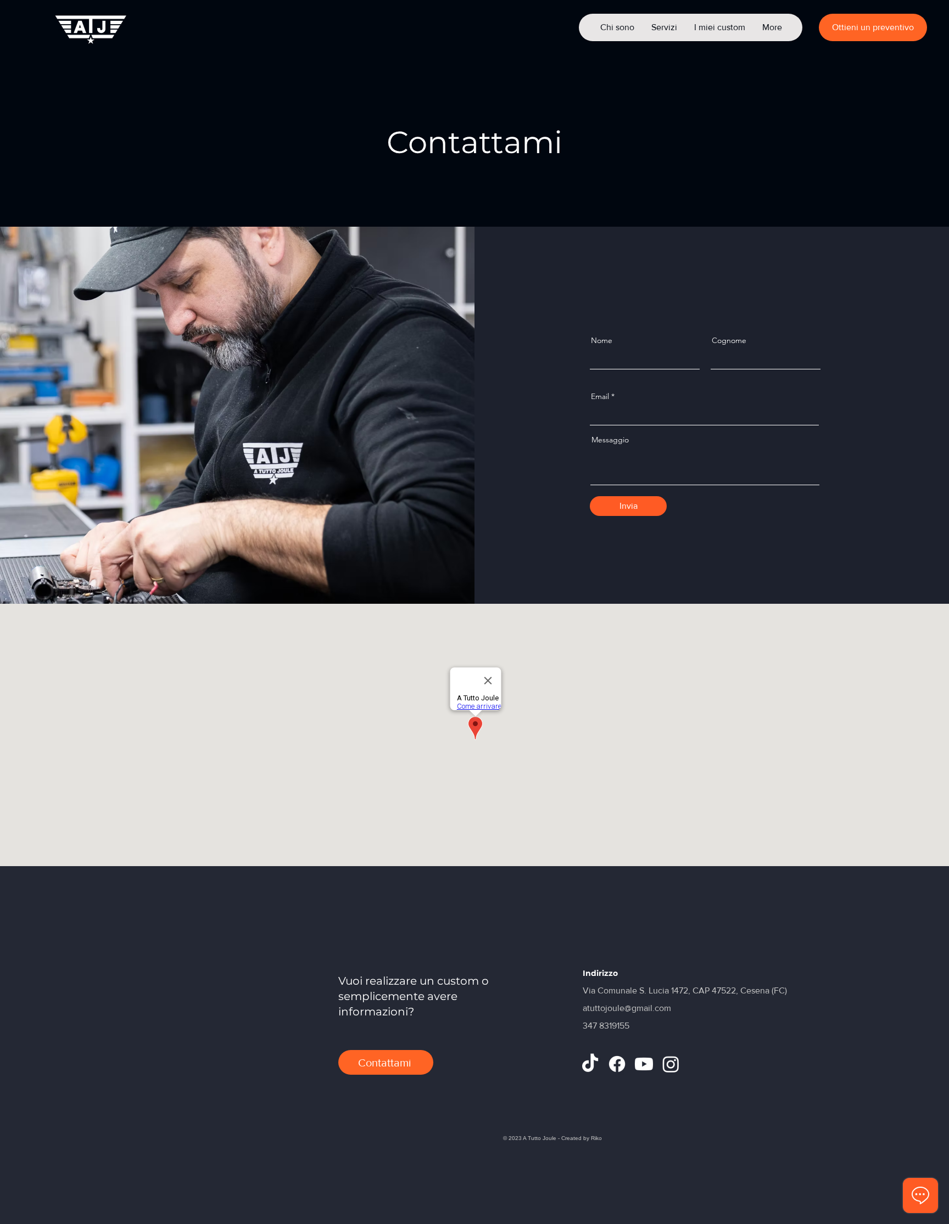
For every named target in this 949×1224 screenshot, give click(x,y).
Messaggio (610, 439)
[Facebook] (617, 1064)
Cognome (729, 340)
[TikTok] (590, 1064)
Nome (601, 340)
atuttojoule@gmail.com (627, 1008)
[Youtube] (644, 1064)
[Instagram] (671, 1064)
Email (600, 396)
